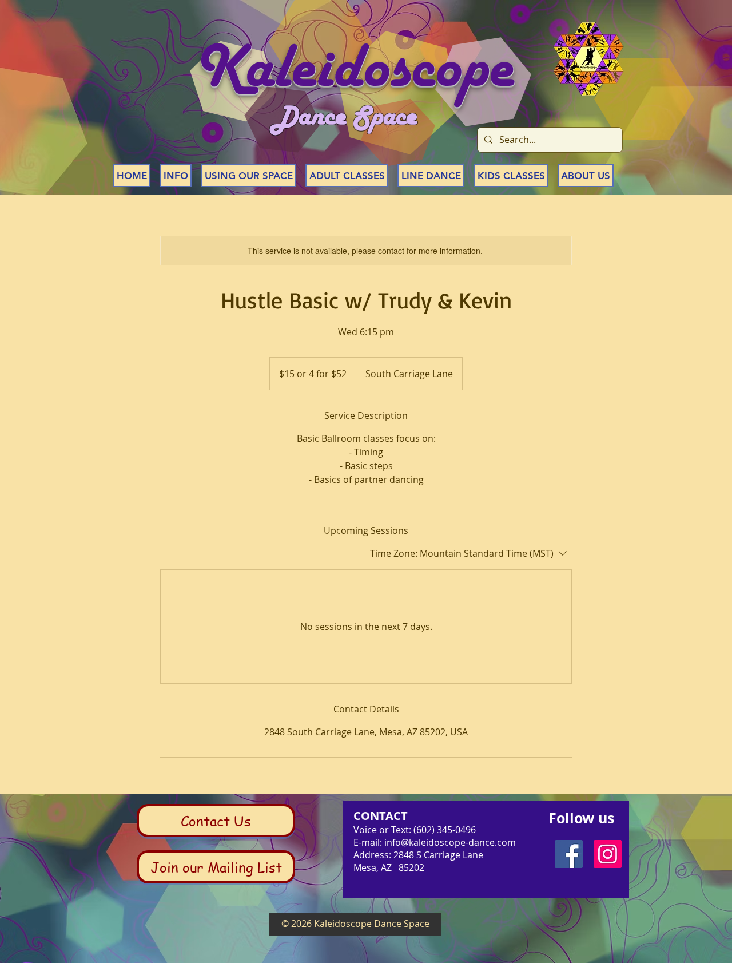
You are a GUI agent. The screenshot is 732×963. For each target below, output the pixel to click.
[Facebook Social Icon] (569, 854)
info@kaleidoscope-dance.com (450, 842)
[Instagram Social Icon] (608, 854)
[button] (176, 175)
